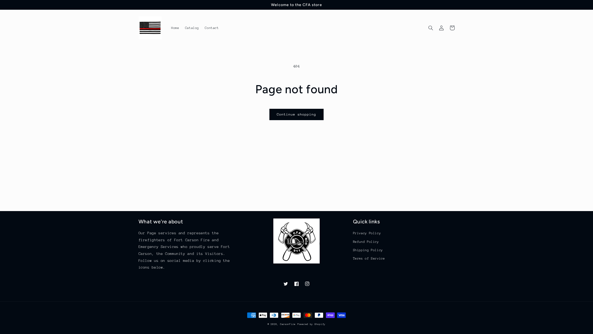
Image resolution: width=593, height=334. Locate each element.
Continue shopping (296, 114)
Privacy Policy (367, 233)
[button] (431, 27)
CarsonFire (288, 324)
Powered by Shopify (311, 324)
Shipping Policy (368, 250)
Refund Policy (366, 242)
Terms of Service (369, 258)
